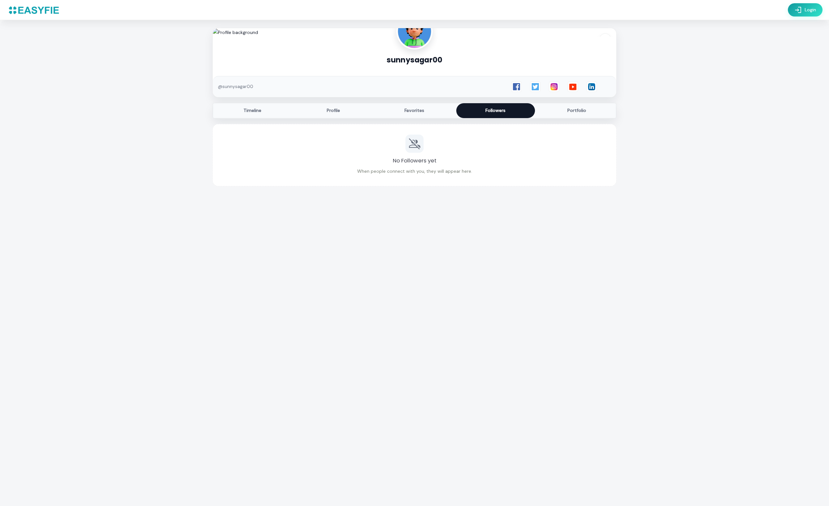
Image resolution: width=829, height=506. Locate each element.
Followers (495, 110)
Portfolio (576, 110)
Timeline (252, 110)
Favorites (414, 110)
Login (805, 10)
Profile (333, 110)
